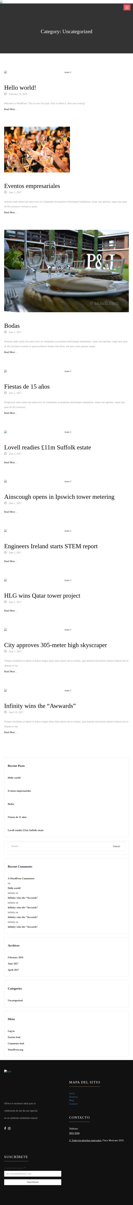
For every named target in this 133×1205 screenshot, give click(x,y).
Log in (11, 1031)
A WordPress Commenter (21, 878)
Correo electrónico (14, 1168)
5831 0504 (74, 1133)
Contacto (73, 1104)
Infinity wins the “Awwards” (40, 705)
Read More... (10, 109)
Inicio (72, 1093)
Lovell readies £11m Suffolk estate (47, 447)
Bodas (12, 325)
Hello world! (20, 87)
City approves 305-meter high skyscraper (55, 645)
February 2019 (15, 957)
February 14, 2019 (17, 94)
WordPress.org (15, 1049)
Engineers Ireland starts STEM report (51, 546)
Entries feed (14, 1037)
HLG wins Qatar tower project (42, 595)
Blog (71, 1100)
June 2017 (13, 963)
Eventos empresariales (32, 185)
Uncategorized (15, 1000)
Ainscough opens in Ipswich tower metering (59, 496)
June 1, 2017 (14, 192)
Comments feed (16, 1043)
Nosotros (73, 1097)
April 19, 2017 (15, 712)
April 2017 (13, 970)
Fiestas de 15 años (27, 386)
